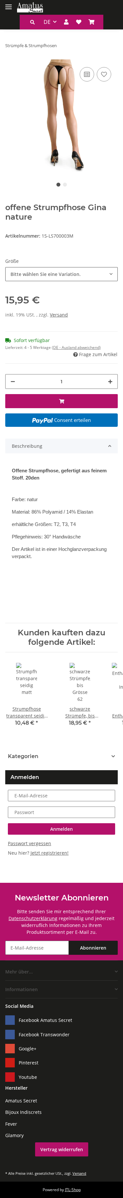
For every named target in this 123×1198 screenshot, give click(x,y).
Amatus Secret (21, 1101)
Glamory (14, 1135)
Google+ (27, 1048)
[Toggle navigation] (8, 4)
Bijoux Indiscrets (23, 1112)
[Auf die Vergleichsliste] (87, 74)
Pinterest (28, 1063)
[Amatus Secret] (30, 7)
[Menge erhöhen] (110, 381)
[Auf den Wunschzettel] (104, 74)
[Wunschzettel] (78, 21)
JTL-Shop (73, 1189)
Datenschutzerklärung (33, 918)
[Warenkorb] (91, 21)
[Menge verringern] (13, 381)
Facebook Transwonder (44, 1034)
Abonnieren (93, 948)
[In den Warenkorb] (61, 401)
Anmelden (61, 829)
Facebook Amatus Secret (45, 1020)
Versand (59, 315)
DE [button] (47, 22)
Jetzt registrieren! (50, 853)
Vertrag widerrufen (61, 1149)
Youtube (28, 1077)
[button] (32, 22)
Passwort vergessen (29, 843)
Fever (11, 1124)
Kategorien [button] (23, 756)
